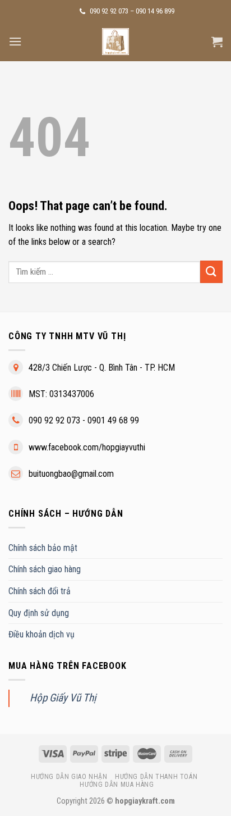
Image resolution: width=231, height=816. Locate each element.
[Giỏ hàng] (217, 41)
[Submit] (211, 271)
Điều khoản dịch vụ (41, 634)
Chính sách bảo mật (42, 548)
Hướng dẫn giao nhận (69, 777)
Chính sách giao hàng (44, 569)
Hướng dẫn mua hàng (117, 784)
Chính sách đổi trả (39, 591)
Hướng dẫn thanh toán (156, 777)
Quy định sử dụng (38, 613)
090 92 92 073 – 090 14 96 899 (131, 11)
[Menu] (15, 41)
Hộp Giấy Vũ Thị (63, 697)
